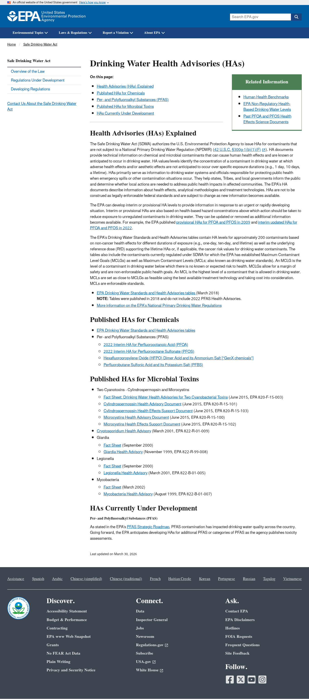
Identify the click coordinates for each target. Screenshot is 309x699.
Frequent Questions (242, 645)
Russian (249, 579)
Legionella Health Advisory (125, 473)
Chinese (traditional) (126, 579)
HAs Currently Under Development (125, 113)
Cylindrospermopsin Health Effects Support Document (148, 411)
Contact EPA (236, 611)
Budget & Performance (67, 619)
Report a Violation (116, 32)
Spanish (38, 579)
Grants (53, 645)
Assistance (15, 579)
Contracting (57, 628)
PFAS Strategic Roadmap (148, 527)
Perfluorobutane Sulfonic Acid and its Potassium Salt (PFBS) (153, 365)
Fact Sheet (112, 445)
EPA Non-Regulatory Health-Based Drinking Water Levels (267, 107)
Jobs (140, 628)
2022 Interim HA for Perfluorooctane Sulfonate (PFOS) (149, 352)
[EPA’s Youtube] (251, 679)
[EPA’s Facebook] (229, 679)
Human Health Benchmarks (266, 97)
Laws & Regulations (73, 32)
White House (147, 670)
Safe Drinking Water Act (40, 44)
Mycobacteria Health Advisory (128, 494)
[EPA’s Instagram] (262, 679)
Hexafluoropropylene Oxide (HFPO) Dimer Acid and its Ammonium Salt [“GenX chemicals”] (179, 358)
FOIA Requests (238, 636)
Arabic (57, 579)
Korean (204, 579)
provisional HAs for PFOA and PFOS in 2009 (213, 222)
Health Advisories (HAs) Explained (125, 86)
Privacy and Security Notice (71, 670)
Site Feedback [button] (237, 653)
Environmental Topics (28, 32)
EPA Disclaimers (240, 619)
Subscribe (144, 653)
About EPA (152, 32)
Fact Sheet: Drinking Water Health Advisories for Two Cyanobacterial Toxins (166, 397)
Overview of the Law (28, 72)
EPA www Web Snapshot (69, 636)
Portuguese (226, 579)
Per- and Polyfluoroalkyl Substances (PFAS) (133, 100)
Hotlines (232, 628)
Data (140, 611)
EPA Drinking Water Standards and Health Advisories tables (146, 293)
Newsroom (145, 636)
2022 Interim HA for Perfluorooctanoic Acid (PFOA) (146, 345)
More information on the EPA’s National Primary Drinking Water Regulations (159, 306)
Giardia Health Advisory (123, 452)
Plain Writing (58, 661)
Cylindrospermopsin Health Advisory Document (142, 404)
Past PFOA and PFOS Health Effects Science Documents (267, 119)
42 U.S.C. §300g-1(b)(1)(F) (237, 150)
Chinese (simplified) (86, 579)
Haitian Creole (179, 579)
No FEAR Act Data (63, 653)
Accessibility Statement (67, 611)
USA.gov (143, 661)
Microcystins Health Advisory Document (136, 418)
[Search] (296, 17)
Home (11, 44)
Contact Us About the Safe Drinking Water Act (41, 107)
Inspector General (152, 619)
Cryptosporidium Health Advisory (124, 431)
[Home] (46, 16)
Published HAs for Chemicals (121, 93)
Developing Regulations (30, 89)
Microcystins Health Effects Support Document (142, 424)
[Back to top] (296, 686)
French (155, 579)
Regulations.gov (150, 645)
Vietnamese (292, 579)
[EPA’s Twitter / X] (240, 679)
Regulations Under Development (37, 80)
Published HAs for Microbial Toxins (125, 107)
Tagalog (269, 579)
